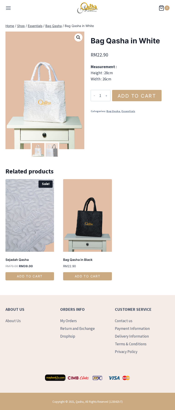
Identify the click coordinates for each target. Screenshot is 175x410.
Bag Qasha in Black (78, 260)
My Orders (68, 320)
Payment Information (132, 328)
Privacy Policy (126, 351)
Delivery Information (132, 336)
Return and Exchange (77, 328)
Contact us (123, 320)
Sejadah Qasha (17, 260)
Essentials (128, 111)
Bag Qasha (113, 111)
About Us (13, 320)
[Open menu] (8, 8)
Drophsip (67, 336)
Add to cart (137, 96)
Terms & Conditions (131, 343)
